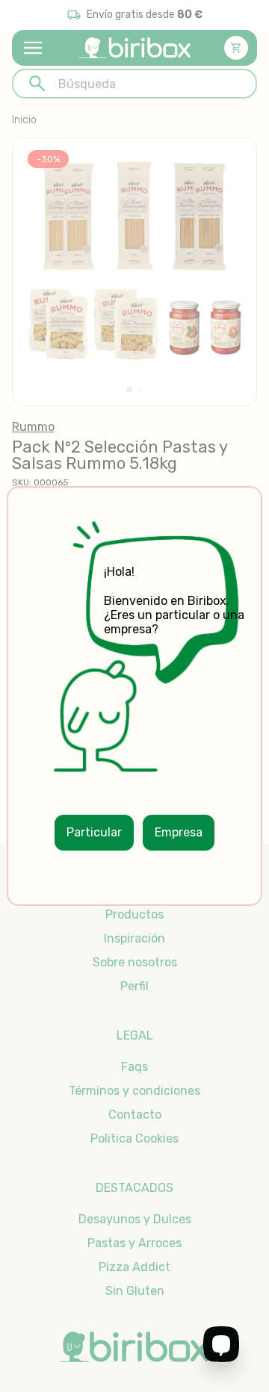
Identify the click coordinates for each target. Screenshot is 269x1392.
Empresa (178, 832)
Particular (94, 832)
